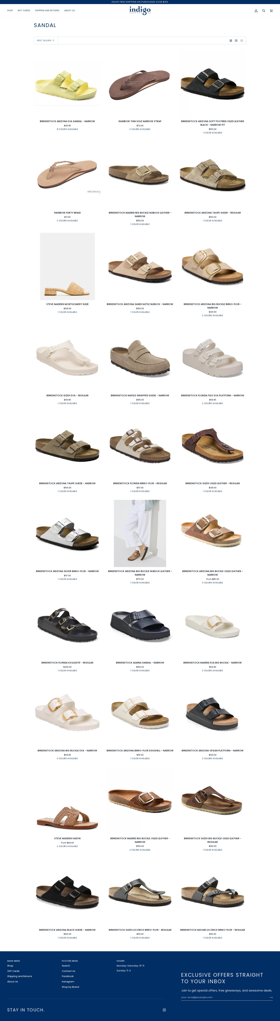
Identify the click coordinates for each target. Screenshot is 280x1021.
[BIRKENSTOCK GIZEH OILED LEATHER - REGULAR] (212, 445)
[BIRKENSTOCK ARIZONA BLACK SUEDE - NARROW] (67, 892)
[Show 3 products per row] (236, 40)
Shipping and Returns (19, 976)
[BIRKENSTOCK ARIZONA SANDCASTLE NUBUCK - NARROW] (140, 266)
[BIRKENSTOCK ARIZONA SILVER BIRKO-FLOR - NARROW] (67, 533)
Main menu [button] (13, 961)
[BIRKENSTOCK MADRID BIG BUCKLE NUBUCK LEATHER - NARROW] (140, 175)
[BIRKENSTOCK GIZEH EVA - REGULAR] (67, 357)
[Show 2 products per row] (230, 40)
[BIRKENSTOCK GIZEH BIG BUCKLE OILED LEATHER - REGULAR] (212, 800)
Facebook (68, 976)
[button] (11, 10)
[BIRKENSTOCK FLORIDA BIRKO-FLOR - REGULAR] (140, 445)
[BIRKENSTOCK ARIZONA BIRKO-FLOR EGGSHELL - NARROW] (140, 712)
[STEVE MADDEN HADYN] (67, 800)
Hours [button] (121, 961)
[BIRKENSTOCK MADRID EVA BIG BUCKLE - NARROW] (212, 624)
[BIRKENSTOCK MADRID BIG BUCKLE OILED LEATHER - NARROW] (140, 800)
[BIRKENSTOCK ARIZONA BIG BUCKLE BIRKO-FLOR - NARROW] (212, 266)
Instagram (68, 981)
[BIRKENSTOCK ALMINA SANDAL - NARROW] (140, 624)
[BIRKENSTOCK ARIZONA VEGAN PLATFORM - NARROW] (212, 712)
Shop (10, 965)
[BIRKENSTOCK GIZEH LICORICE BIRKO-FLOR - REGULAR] (140, 892)
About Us (12, 981)
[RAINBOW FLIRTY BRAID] (67, 175)
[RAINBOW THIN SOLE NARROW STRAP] (140, 83)
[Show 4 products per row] (242, 40)
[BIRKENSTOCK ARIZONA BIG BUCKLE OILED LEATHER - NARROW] (212, 533)
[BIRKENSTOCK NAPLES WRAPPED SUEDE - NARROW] (140, 357)
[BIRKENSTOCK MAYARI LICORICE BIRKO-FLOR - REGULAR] (212, 892)
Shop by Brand (70, 987)
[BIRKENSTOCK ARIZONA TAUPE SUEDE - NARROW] (67, 445)
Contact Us (68, 971)
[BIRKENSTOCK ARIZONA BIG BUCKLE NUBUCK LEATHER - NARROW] (140, 533)
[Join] (268, 997)
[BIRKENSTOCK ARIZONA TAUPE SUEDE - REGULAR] (212, 175)
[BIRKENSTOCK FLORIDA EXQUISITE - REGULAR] (67, 624)
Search (66, 965)
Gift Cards (13, 971)
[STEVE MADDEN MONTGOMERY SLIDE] (67, 266)
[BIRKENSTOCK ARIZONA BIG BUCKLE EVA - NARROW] (67, 712)
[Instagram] (164, 1010)
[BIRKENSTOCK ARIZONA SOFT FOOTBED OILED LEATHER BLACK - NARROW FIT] (212, 83)
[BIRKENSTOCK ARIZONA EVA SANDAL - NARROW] (67, 83)
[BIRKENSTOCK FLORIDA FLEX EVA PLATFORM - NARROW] (212, 357)
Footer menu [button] (70, 961)
